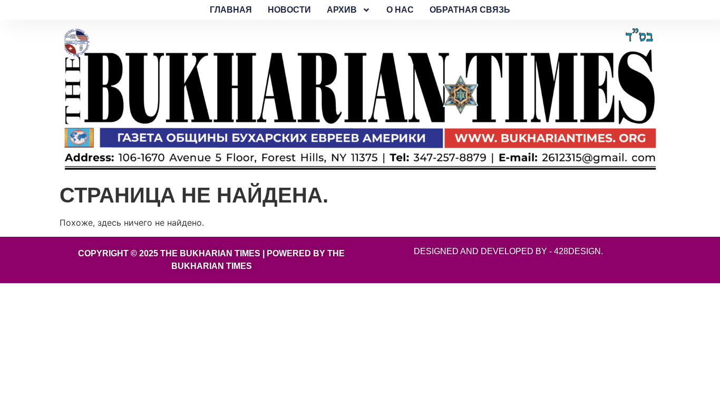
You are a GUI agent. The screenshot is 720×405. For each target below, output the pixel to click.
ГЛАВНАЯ (231, 9)
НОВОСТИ (289, 9)
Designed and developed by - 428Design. (508, 251)
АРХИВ (342, 9)
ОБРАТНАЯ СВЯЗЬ (470, 9)
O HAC (400, 9)
